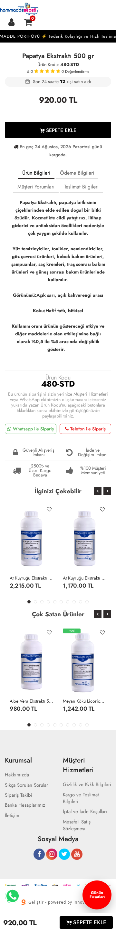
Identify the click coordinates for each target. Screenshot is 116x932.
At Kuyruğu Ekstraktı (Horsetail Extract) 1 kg (31, 578)
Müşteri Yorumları (35, 186)
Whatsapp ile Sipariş (33, 429)
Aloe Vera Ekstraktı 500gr (31, 701)
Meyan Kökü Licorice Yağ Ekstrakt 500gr (84, 701)
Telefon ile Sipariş (88, 429)
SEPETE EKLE (60, 130)
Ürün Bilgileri (36, 173)
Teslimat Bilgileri (81, 186)
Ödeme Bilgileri (77, 173)
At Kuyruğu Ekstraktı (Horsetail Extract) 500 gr (84, 578)
